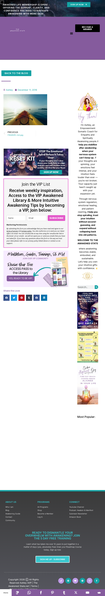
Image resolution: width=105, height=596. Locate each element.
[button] (71, 33)
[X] (76, 592)
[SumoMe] (99, 592)
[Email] (87, 592)
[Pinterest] (68, 581)
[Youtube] (75, 581)
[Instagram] (89, 581)
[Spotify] (82, 581)
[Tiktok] (61, 581)
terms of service (12, 231)
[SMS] (17, 592)
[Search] (96, 287)
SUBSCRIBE (56, 218)
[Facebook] (41, 592)
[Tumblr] (64, 592)
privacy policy (27, 231)
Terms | (35, 586)
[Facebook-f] (97, 581)
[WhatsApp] (29, 592)
